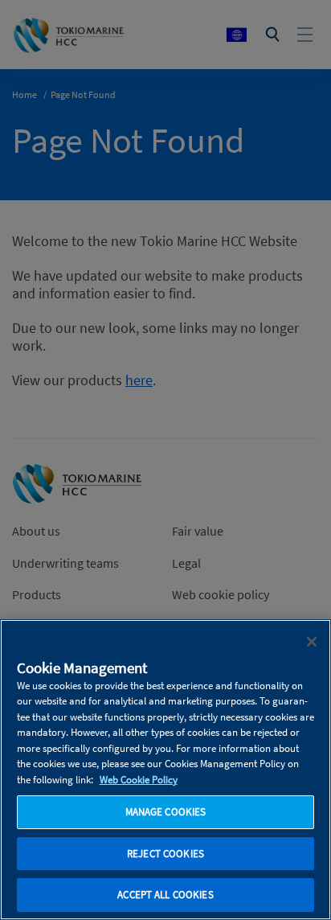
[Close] (311, 641)
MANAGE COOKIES (165, 812)
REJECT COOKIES (165, 853)
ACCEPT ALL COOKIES (165, 895)
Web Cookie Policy (139, 780)
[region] (165, 769)
